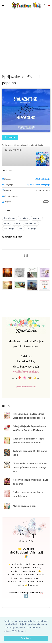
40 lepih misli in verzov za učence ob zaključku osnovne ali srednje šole (30, 467)
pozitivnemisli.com (26, 386)
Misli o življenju (43, 179)
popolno (37, 218)
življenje (32, 228)
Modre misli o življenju (39, 184)
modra (17, 223)
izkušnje (24, 218)
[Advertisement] (26, 41)
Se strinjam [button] (26, 638)
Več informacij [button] (19, 631)
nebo (6, 223)
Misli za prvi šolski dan (24, 506)
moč (21, 228)
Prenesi (11, 137)
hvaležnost (9, 218)
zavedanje (9, 228)
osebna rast (31, 223)
